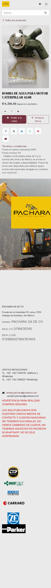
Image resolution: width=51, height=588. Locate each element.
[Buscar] (45, 12)
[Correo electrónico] (5, 138)
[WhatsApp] (30, 131)
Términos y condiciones (14, 146)
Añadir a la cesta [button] (16, 119)
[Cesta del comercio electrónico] (39, 4)
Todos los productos (15, 20)
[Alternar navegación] (46, 4)
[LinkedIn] (22, 131)
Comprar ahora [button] (39, 119)
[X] (14, 131)
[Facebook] (5, 131)
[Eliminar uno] (5, 111)
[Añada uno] (18, 111)
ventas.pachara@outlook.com (21, 392)
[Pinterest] (38, 131)
